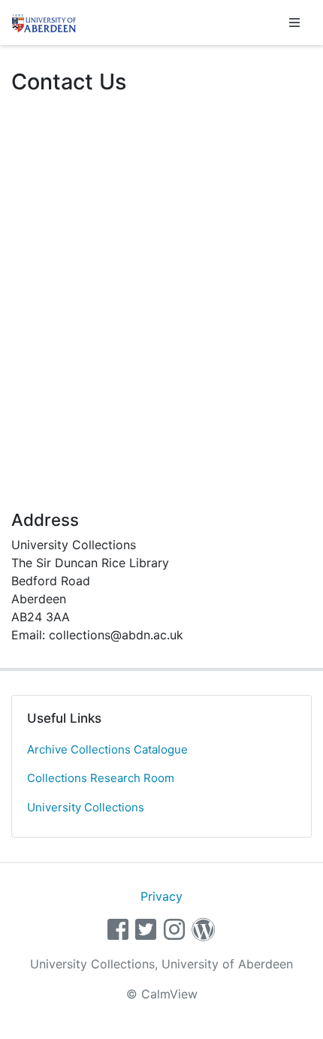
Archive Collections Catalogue (107, 749)
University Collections (85, 807)
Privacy (161, 896)
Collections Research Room (100, 778)
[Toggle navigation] (294, 22)
